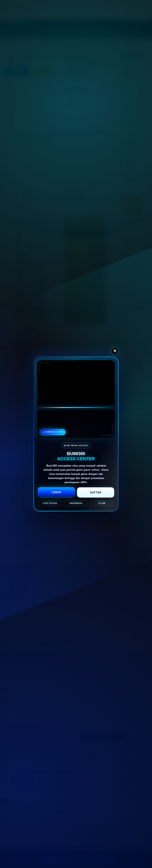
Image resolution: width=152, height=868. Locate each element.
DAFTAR (95, 492)
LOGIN (56, 492)
